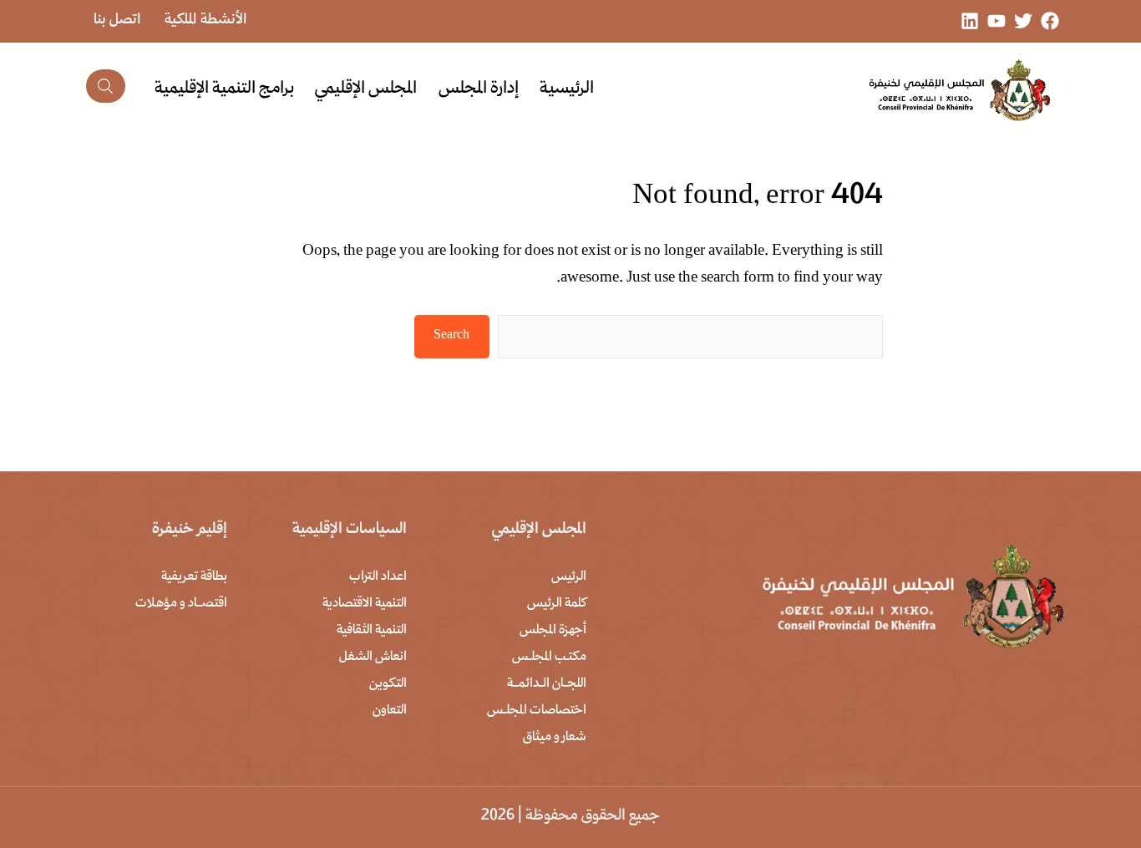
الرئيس (568, 577)
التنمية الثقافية (372, 631)
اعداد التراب (378, 577)
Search (451, 336)
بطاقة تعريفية (194, 577)
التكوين (388, 684)
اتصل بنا (117, 20)
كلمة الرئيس (556, 604)
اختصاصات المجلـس (536, 711)
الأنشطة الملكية (206, 20)
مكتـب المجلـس (549, 657)
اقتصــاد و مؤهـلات (181, 604)
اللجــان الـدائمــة (546, 684)
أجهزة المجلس (553, 631)
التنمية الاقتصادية (364, 604)
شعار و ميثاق (554, 738)
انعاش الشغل (373, 657)
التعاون (390, 711)
